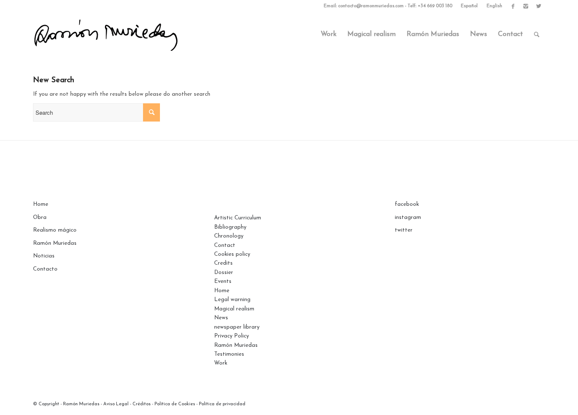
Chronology (228, 236)
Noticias (44, 256)
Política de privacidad (222, 404)
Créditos (141, 404)
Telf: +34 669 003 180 (429, 6)
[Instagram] (526, 6)
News (221, 318)
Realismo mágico (55, 230)
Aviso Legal (116, 404)
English (494, 6)
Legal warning (232, 299)
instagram (408, 217)
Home (40, 204)
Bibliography (230, 227)
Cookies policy (232, 254)
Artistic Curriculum (237, 218)
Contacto (45, 269)
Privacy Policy (231, 336)
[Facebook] (513, 6)
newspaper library (236, 327)
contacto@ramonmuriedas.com (371, 6)
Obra (40, 217)
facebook (407, 204)
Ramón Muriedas (55, 243)
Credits (223, 263)
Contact (224, 245)
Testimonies (229, 354)
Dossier (223, 272)
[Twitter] (538, 6)
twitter (404, 230)
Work (220, 363)
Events (222, 281)
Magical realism (234, 309)
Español (469, 6)
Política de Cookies (174, 404)
